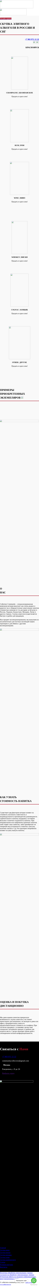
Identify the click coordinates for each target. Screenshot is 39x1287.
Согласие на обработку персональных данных (17, 1275)
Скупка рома (5, 1257)
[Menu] (35, 6)
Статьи (2, 1262)
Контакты (3, 1267)
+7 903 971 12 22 (32, 39)
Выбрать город (8, 1073)
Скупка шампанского (8, 1260)
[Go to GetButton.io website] (33, 1284)
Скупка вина (5, 1250)
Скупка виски (5, 1253)
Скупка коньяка (6, 1255)
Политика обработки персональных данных (16, 1273)
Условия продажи (6, 1265)
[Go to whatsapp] (34, 1280)
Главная (3, 1248)
